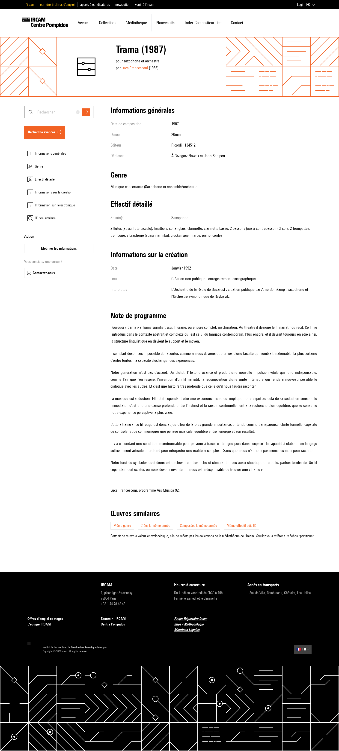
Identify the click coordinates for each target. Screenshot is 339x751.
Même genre (122, 525)
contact (237, 22)
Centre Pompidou (113, 624)
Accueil (83, 22)
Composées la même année (198, 525)
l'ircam (30, 4)
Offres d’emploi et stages (45, 618)
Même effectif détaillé (241, 525)
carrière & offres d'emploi (57, 4)
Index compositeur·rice (203, 22)
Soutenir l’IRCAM (113, 618)
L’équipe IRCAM (39, 624)
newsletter (122, 4)
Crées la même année (155, 525)
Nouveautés (165, 22)
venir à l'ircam (144, 4)
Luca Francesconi (135, 67)
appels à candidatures (95, 4)
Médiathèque (136, 22)
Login (300, 4)
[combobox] (58, 112)
